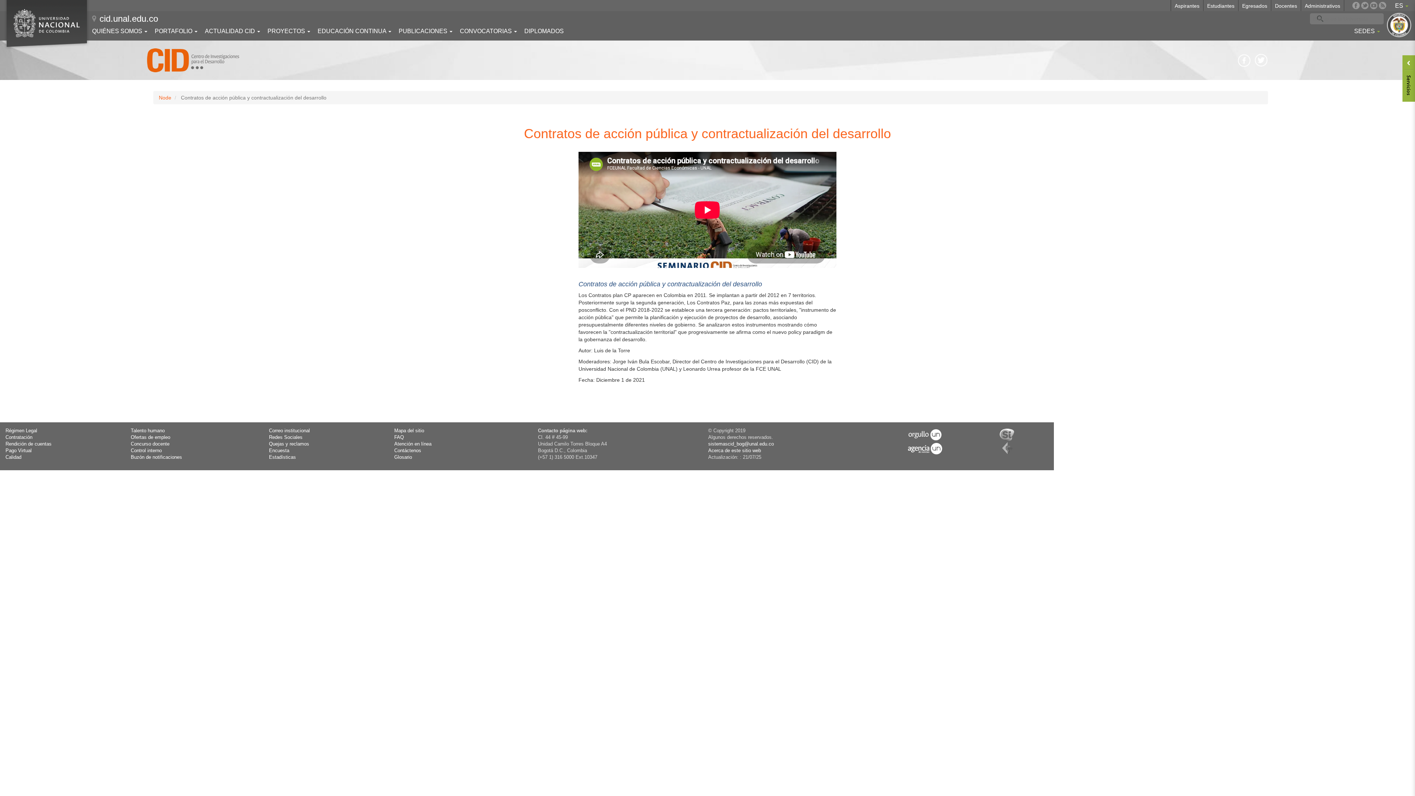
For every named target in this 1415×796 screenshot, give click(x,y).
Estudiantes (1220, 6)
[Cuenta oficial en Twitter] (1365, 5)
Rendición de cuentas (29, 444)
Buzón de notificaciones (156, 457)
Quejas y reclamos (289, 444)
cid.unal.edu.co (128, 19)
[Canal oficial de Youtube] (1373, 5)
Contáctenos (407, 450)
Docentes (1286, 6)
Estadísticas (282, 457)
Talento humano (148, 430)
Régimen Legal (21, 430)
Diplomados (544, 31)
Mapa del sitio (409, 430)
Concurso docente (150, 444)
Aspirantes (1187, 6)
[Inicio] (193, 60)
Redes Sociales (286, 437)
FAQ (399, 437)
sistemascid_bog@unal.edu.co (741, 444)
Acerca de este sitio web (734, 450)
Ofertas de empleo (150, 437)
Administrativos (1322, 6)
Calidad (13, 457)
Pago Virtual (19, 450)
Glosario (403, 457)
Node (165, 98)
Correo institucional (289, 430)
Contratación (19, 437)
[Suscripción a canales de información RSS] (1382, 5)
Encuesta (279, 450)
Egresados (1254, 6)
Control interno (146, 450)
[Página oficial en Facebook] (1356, 5)
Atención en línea (413, 444)
